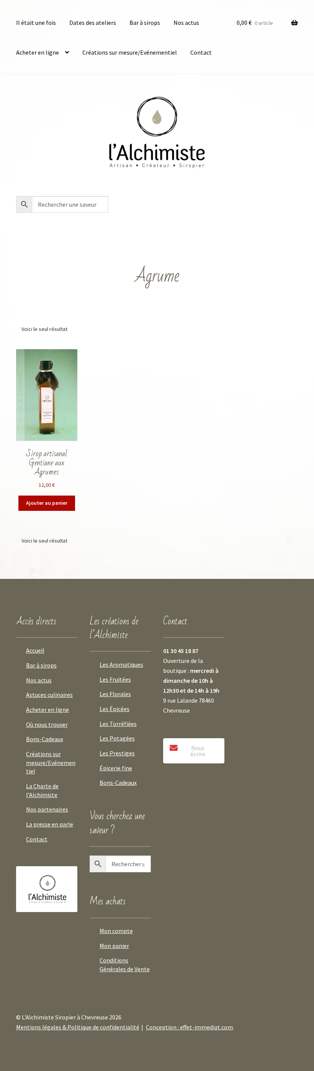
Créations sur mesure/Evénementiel (129, 52)
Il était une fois (36, 22)
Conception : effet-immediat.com (189, 1027)
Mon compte (116, 931)
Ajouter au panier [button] (46, 502)
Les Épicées (114, 709)
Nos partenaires (47, 809)
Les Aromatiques (121, 664)
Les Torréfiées (118, 724)
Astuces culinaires (49, 694)
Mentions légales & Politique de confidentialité (77, 1027)
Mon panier (114, 945)
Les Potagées (117, 738)
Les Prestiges (117, 753)
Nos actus (186, 22)
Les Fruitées (115, 679)
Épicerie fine (116, 768)
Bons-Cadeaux (44, 739)
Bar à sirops (144, 22)
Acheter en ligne (37, 52)
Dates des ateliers (92, 22)
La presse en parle (49, 824)
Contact (201, 52)
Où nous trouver (47, 724)
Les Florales (115, 694)
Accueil (35, 650)
